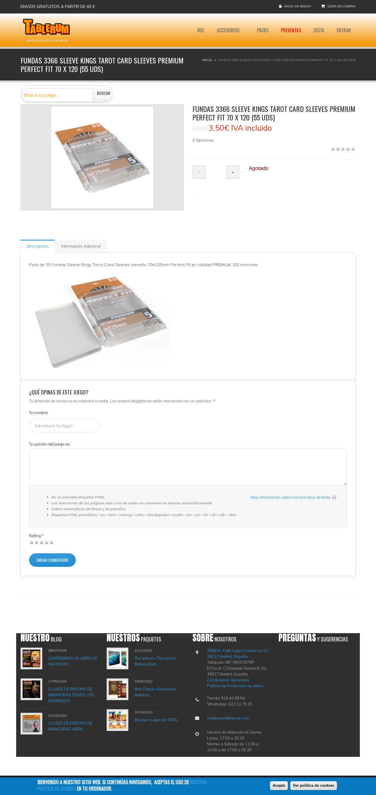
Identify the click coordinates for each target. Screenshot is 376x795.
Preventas (291, 30)
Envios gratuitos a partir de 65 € (58, 6)
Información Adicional (81, 246)
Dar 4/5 (46, 542)
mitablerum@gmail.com (228, 718)
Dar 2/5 (36, 542)
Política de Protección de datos (235, 685)
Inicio (207, 60)
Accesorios (229, 30)
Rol (200, 30)
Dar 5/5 (51, 542)
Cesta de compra (341, 6)
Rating (36, 535)
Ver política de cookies (313, 785)
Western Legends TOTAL (156, 719)
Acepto (279, 785)
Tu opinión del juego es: (50, 444)
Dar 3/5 (41, 542)
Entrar (344, 30)
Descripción (37, 246)
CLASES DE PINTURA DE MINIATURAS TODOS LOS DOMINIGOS (71, 695)
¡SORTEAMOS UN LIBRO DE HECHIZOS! (72, 661)
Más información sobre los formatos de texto (291, 497)
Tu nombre (38, 412)
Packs (262, 30)
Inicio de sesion (297, 6)
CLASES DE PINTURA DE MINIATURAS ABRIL (70, 726)
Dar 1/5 (31, 542)
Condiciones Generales (228, 680)
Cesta (318, 30)
